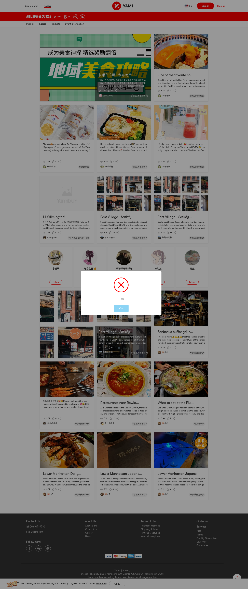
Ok (121, 308)
